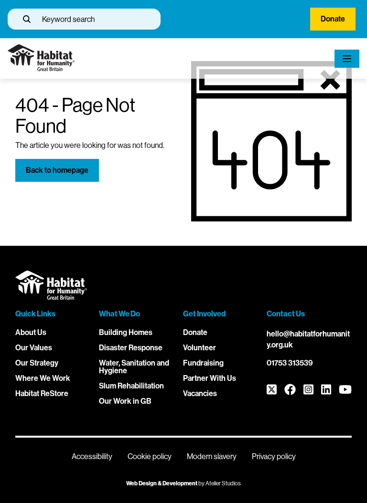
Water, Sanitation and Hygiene (134, 366)
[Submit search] (26, 19)
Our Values (33, 347)
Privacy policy (274, 456)
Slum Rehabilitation (131, 385)
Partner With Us (209, 378)
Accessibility (92, 456)
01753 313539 (290, 362)
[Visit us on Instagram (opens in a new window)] (308, 390)
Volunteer (199, 347)
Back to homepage (57, 170)
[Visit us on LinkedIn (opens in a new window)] (326, 390)
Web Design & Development (161, 483)
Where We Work (42, 378)
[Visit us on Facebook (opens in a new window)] (290, 390)
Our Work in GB (125, 401)
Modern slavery (212, 456)
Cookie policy (150, 456)
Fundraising (203, 362)
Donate (333, 18)
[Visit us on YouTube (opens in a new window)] (345, 390)
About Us (30, 332)
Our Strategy (36, 362)
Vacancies (200, 393)
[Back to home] (41, 68)
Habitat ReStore (41, 393)
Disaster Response (130, 347)
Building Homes (125, 332)
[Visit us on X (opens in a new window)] (272, 390)
